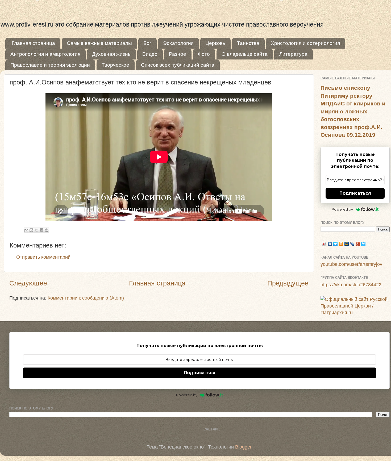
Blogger (243, 447)
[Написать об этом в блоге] (31, 230)
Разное (177, 54)
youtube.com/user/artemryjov (351, 264)
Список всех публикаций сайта (177, 65)
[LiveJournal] (352, 243)
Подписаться (355, 193)
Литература (293, 54)
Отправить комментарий (43, 257)
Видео (149, 54)
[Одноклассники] (341, 243)
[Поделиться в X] (36, 230)
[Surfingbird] (363, 243)
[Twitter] (335, 243)
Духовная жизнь (111, 54)
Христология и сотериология (305, 43)
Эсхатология (178, 43)
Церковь (215, 43)
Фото (204, 54)
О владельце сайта (245, 54)
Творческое (115, 65)
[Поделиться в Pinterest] (46, 230)
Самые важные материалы (99, 43)
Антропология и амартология (45, 54)
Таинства (248, 43)
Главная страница (33, 43)
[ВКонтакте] (330, 243)
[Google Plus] (358, 243)
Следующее (28, 283)
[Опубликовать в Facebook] (41, 230)
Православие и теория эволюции (50, 65)
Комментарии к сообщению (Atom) (86, 298)
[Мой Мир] (347, 243)
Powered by (342, 209)
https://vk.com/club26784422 (351, 284)
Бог (147, 43)
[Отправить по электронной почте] (26, 230)
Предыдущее (288, 283)
